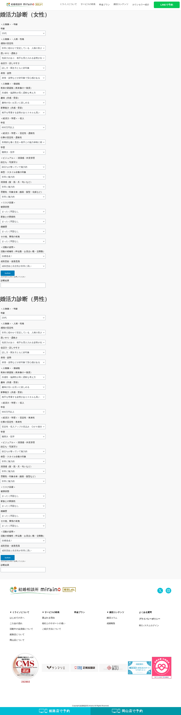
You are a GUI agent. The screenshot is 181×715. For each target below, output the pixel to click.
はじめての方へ (17, 618)
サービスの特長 (88, 4)
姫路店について (17, 634)
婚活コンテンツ (121, 4)
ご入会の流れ (16, 623)
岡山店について (17, 640)
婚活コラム (112, 618)
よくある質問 (145, 612)
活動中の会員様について (21, 629)
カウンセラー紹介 (140, 4)
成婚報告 (111, 623)
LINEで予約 (166, 4)
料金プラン (104, 4)
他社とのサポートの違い (53, 623)
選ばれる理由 (48, 618)
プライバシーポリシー (149, 619)
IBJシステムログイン (149, 625)
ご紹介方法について (51, 629)
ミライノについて (68, 4)
